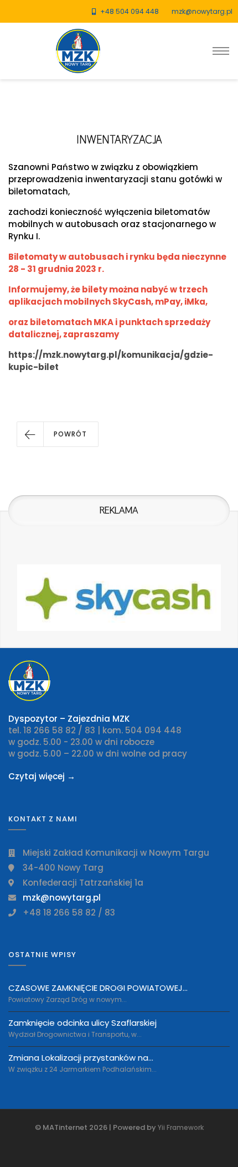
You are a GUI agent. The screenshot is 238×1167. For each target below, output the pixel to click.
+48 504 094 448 (129, 11)
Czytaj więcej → (41, 776)
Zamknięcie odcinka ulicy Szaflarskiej (82, 1023)
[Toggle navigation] (221, 51)
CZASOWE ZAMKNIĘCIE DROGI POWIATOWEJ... (98, 988)
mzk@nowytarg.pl (202, 11)
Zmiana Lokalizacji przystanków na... (80, 1057)
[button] (58, 434)
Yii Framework (181, 1127)
